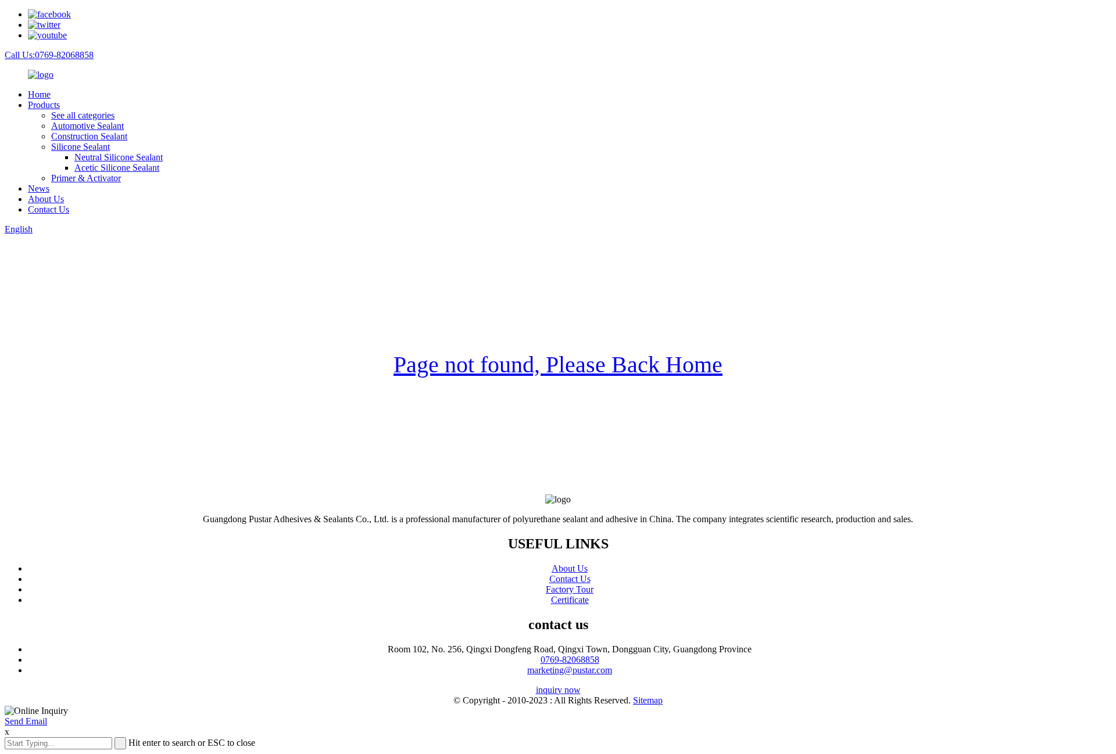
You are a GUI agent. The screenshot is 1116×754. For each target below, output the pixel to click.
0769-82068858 (570, 660)
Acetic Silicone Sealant (116, 168)
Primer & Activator (86, 178)
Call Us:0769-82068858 (49, 55)
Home (39, 94)
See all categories (83, 115)
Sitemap (648, 700)
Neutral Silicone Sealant (118, 157)
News (38, 188)
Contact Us (48, 209)
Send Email (26, 721)
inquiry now (558, 690)
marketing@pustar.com (569, 670)
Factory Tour (569, 589)
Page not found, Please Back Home (558, 364)
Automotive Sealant (87, 126)
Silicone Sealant (80, 147)
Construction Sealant (89, 136)
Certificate (570, 600)
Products (44, 105)
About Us (46, 199)
